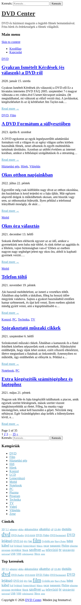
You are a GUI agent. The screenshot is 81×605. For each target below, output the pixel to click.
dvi (26, 541)
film (37, 540)
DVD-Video (42, 535)
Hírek (24, 166)
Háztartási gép (10, 166)
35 (14, 434)
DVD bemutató (58, 535)
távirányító (69, 550)
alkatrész (44, 529)
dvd (6, 534)
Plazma (13, 492)
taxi (43, 550)
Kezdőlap (15, 48)
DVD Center (18, 13)
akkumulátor (31, 529)
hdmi (70, 541)
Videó (13, 506)
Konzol (6, 319)
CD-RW (57, 529)
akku (21, 529)
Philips (65, 545)
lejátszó (18, 545)
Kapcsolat (15, 52)
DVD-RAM (30, 535)
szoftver (35, 550)
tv (60, 550)
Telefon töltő (14, 276)
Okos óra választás (20, 225)
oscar (46, 545)
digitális (66, 529)
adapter (13, 529)
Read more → (10, 108)
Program (14, 496)
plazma (74, 545)
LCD (12, 474)
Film (13, 115)
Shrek (25, 550)
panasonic (55, 545)
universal (6, 554)
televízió (52, 550)
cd (52, 529)
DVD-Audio (17, 535)
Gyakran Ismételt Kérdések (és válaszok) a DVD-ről (33, 70)
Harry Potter (60, 541)
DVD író (18, 541)
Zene (12, 513)
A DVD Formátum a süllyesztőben (36, 123)
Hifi (11, 464)
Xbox (37, 554)
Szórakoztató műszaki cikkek (31, 327)
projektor (16, 550)
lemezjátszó (29, 545)
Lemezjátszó (17, 478)
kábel (5, 545)
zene (43, 554)
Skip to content (11, 42)
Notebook (8, 370)
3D (3, 529)
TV (33, 319)
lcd (11, 545)
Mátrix (40, 546)
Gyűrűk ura (48, 541)
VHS (18, 554)
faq (30, 541)
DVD (5, 59)
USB (13, 554)
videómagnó (27, 554)
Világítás (34, 166)
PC (14, 319)
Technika (23, 319)
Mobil (5, 217)
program (6, 550)
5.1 (7, 529)
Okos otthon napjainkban (27, 174)
